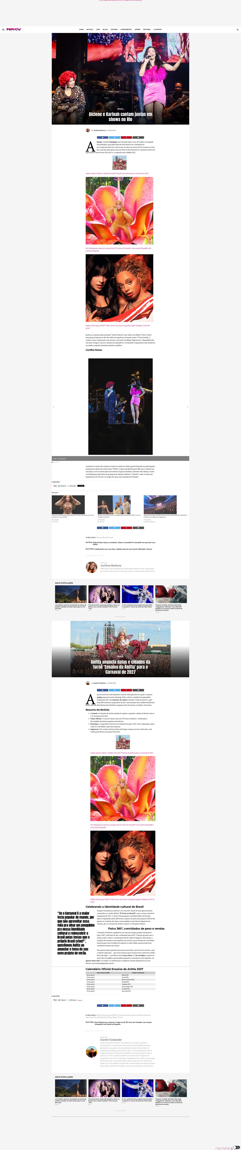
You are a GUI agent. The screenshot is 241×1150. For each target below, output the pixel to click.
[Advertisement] (120, 13)
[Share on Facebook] (102, 137)
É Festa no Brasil (124, 1015)
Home (81, 29)
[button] (187, 406)
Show (110, 1017)
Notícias (89, 29)
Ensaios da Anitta (136, 1015)
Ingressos (89, 1017)
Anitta (99, 697)
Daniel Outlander (100, 683)
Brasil (105, 537)
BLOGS (105, 29)
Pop (94, 1017)
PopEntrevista (126, 29)
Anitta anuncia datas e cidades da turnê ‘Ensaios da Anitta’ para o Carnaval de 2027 (117, 173)
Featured (146, 1015)
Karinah (113, 142)
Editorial (147, 29)
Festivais (114, 29)
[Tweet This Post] (114, 137)
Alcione (99, 142)
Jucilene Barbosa (99, 130)
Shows (115, 1017)
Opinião (137, 29)
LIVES (98, 29)
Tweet (79, 1000)
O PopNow (157, 29)
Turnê (120, 1017)
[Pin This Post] (126, 137)
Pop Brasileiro (102, 1017)
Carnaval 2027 (111, 1015)
